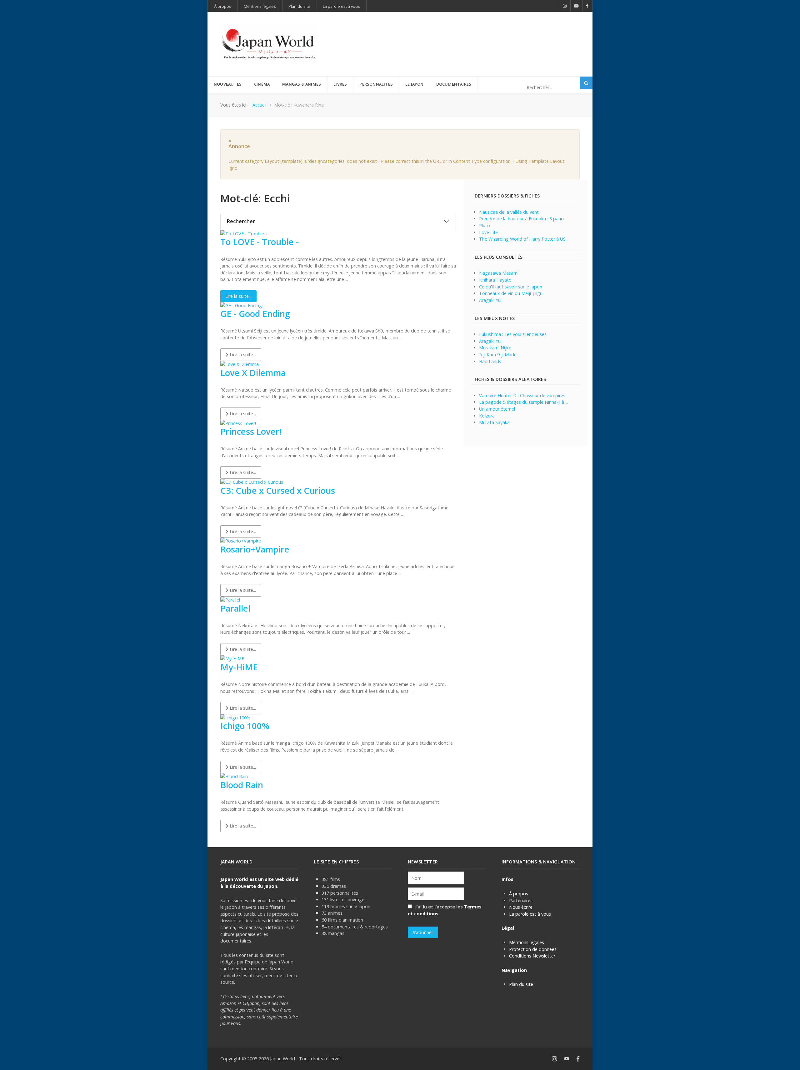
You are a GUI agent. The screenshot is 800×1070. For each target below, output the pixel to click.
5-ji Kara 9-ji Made (498, 355)
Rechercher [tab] (241, 221)
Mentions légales (526, 942)
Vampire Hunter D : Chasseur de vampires (522, 395)
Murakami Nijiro (495, 348)
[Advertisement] (466, 34)
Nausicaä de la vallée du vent (509, 212)
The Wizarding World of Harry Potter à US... (523, 239)
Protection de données (533, 949)
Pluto (484, 225)
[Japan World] (268, 44)
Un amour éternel (497, 409)
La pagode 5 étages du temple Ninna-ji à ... (523, 402)
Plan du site (521, 984)
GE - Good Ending (255, 313)
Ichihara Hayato (495, 280)
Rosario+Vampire (254, 549)
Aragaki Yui (490, 300)
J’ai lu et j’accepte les (445, 910)
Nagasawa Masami (498, 273)
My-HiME (239, 667)
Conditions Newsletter (532, 956)
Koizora (487, 416)
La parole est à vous (530, 914)
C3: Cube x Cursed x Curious (277, 490)
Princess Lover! (251, 431)
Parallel (235, 608)
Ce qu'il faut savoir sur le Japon (510, 287)
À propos (518, 894)
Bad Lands (490, 361)
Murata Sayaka (494, 422)
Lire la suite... (238, 296)
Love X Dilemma (253, 372)
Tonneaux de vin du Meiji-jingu (510, 293)
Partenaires (520, 900)
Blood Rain (241, 785)
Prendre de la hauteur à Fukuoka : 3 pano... (523, 219)
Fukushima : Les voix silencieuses (513, 334)
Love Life (488, 232)
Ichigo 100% (244, 726)
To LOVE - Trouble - (259, 242)
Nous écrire (520, 907)
